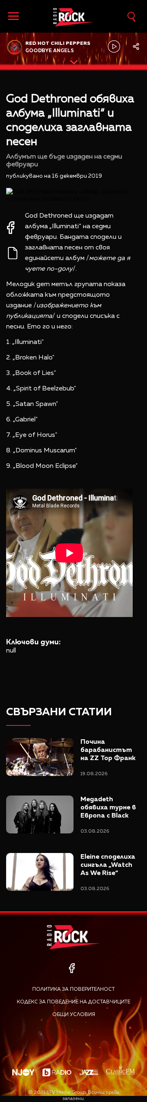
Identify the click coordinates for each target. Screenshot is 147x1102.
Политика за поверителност (73, 989)
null (11, 651)
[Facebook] (72, 968)
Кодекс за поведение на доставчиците (73, 1002)
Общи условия (73, 1014)
